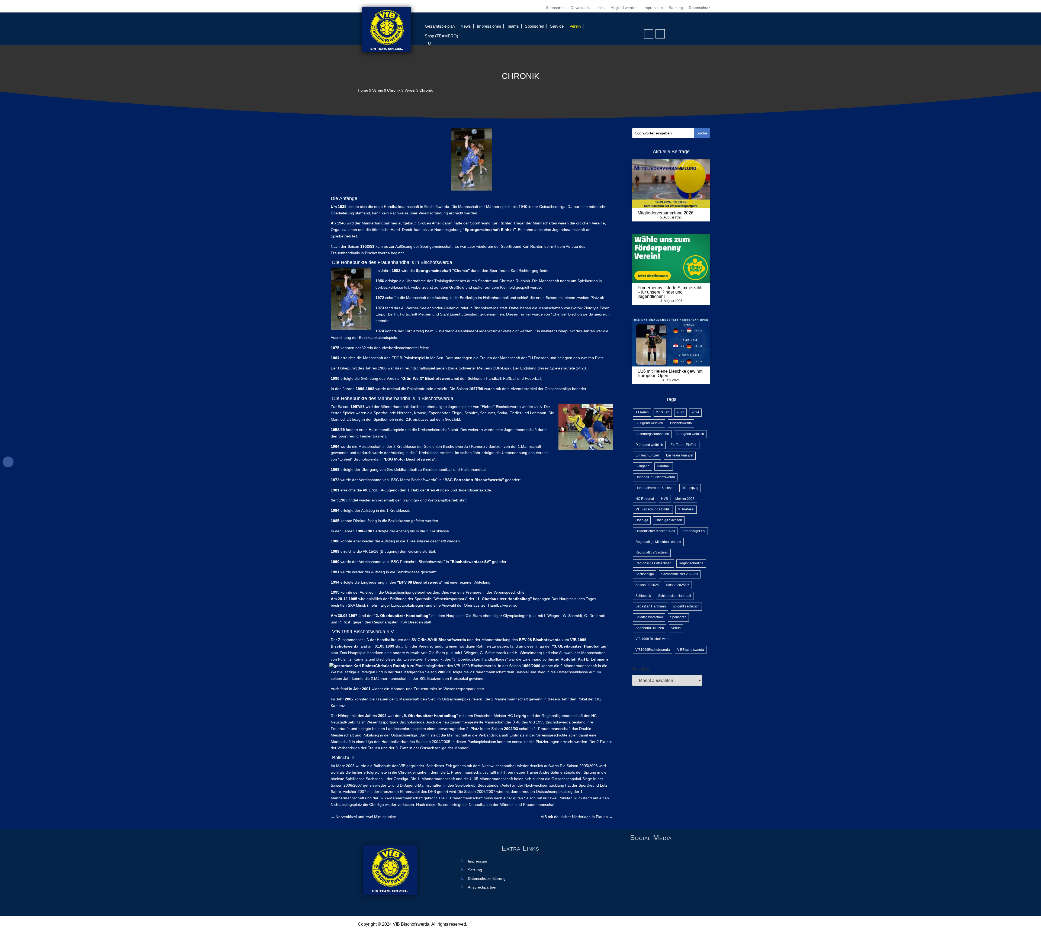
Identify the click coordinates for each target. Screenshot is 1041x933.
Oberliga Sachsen (669, 520)
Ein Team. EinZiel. (683, 445)
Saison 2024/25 (647, 585)
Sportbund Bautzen (649, 628)
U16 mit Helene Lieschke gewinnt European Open (670, 373)
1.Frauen (642, 412)
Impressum (653, 8)
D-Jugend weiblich (649, 445)
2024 (695, 412)
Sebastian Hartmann (650, 606)
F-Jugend (642, 466)
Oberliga (641, 520)
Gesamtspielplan (440, 26)
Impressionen (489, 26)
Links (600, 8)
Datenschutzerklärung (487, 879)
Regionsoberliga (691, 563)
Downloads (580, 8)
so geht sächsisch (686, 606)
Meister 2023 (685, 499)
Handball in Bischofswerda (655, 477)
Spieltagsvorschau (649, 617)
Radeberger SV (693, 531)
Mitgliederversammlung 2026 (665, 213)
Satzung (676, 8)
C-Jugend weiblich (690, 434)
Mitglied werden (624, 8)
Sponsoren (555, 8)
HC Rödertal (644, 499)
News (466, 26)
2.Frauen (662, 412)
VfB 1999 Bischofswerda (653, 639)
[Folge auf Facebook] (648, 33)
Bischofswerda (681, 423)
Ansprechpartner (482, 887)
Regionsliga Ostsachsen (653, 563)
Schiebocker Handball (674, 596)
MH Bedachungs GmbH (652, 509)
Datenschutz (699, 8)
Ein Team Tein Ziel (679, 455)
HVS (664, 499)
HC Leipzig (690, 488)
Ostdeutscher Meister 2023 (655, 531)
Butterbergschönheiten (652, 434)
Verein (575, 26)
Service (557, 26)
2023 (680, 412)
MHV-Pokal (686, 509)
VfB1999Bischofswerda (652, 650)
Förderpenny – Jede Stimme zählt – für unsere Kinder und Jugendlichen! (670, 292)
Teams (513, 26)
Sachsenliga (644, 574)
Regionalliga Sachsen (651, 552)
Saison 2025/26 (677, 585)
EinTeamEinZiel (647, 455)
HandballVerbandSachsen (654, 488)
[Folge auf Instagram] (660, 33)
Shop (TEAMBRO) (441, 36)
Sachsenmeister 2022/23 (679, 574)
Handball (663, 466)
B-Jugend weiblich (649, 423)
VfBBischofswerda (690, 650)
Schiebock (643, 596)
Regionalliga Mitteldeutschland (658, 542)
